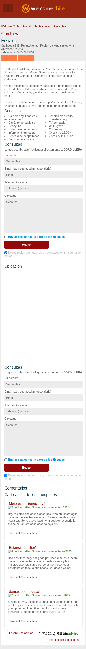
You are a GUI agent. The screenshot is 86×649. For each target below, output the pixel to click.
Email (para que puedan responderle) (27, 168)
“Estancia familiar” (22, 548)
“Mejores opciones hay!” (26, 504)
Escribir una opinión (21, 633)
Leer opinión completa (23, 533)
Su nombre (11, 155)
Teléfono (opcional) (16, 182)
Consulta (10, 195)
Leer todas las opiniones (64, 639)
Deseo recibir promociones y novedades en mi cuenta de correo (42, 254)
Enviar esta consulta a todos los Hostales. (36, 236)
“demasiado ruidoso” (24, 591)
